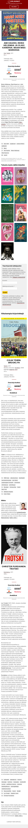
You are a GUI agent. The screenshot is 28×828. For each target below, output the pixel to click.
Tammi (5, 366)
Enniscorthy (13, 487)
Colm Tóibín (7, 494)
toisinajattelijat (14, 786)
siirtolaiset (17, 482)
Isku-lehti (6, 143)
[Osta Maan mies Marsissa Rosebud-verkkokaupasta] (18, 70)
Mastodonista (5, 517)
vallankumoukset (6, 788)
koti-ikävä (15, 480)
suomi (5, 155)
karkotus (10, 782)
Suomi (14, 791)
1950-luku (6, 478)
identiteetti (21, 478)
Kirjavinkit (15, 1)
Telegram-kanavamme (18, 277)
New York (4, 489)
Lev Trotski (7, 793)
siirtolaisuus (5, 484)
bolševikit (6, 779)
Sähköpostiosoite (8, 286)
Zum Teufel (7, 53)
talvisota (19, 784)
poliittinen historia (11, 784)
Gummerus (7, 572)
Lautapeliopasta (21, 512)
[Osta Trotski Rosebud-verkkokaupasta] (18, 589)
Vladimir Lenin (14, 793)
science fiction (20, 143)
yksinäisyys (12, 484)
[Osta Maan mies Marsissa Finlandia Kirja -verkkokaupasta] (9, 70)
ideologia (4, 782)
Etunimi (4, 280)
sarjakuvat (12, 143)
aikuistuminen (14, 478)
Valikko (14, 6)
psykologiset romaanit (7, 482)
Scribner (17, 367)
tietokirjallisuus (6, 786)
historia (19, 779)
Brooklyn (6, 487)
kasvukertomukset (6, 480)
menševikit (23, 782)
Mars (5, 148)
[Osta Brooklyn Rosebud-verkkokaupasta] (18, 387)
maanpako (16, 782)
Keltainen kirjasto (8, 491)
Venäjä (18, 791)
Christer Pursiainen (9, 795)
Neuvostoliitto (7, 791)
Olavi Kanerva (5, 153)
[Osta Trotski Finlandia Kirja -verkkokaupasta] (9, 589)
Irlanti (18, 487)
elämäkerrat (13, 779)
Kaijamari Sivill (13, 369)
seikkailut (4, 146)
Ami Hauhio (7, 150)
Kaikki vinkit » (13, 517)
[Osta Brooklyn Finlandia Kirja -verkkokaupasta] (9, 387)
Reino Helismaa (15, 150)
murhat (3, 784)
